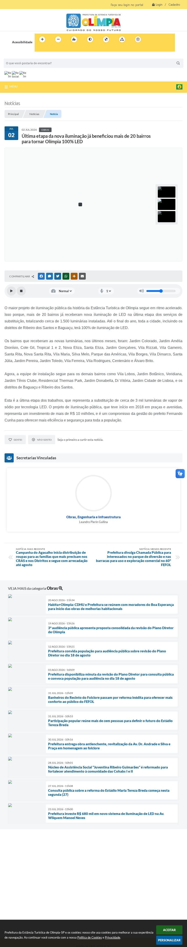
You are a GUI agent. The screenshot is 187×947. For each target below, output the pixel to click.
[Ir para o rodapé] (49, 48)
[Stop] (21, 291)
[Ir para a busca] (39, 48)
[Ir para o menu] (161, 39)
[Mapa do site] (122, 39)
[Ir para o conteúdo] (151, 39)
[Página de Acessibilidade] (137, 39)
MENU (13, 86)
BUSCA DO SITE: (17, 56)
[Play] (11, 291)
